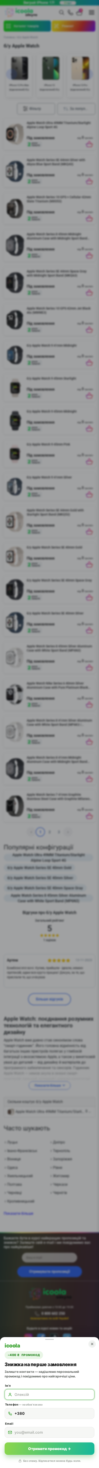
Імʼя (8, 1385)
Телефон (24, 1404)
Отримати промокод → (49, 1448)
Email (9, 1423)
